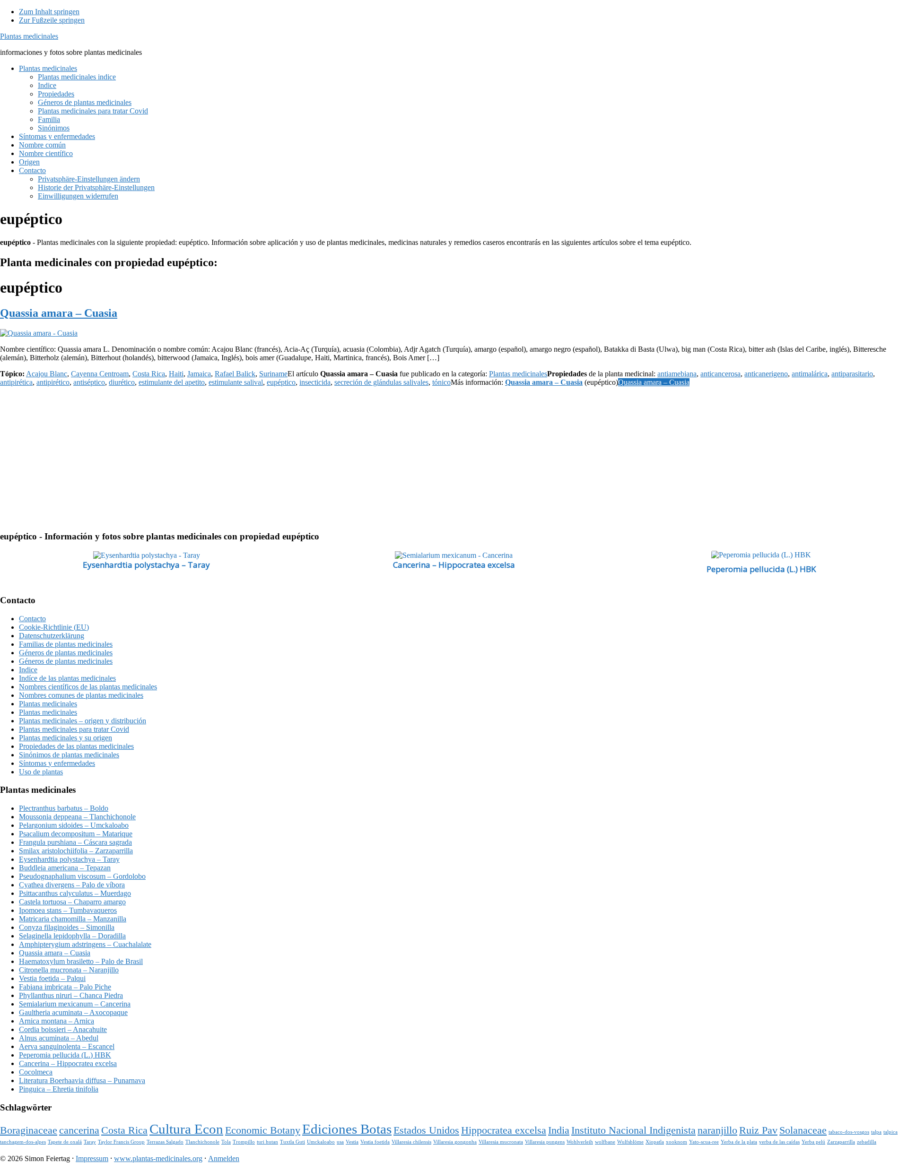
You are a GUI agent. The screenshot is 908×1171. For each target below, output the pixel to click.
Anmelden (223, 1158)
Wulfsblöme (630, 1142)
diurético (122, 382)
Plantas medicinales (29, 36)
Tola (226, 1142)
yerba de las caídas (779, 1142)
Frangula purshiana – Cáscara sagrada (75, 842)
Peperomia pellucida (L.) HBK (761, 569)
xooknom (676, 1142)
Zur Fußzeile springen (52, 20)
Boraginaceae (28, 1130)
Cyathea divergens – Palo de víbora (72, 885)
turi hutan (267, 1142)
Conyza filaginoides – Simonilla (66, 927)
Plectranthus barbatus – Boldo (63, 808)
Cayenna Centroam (100, 374)
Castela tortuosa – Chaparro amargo (72, 902)
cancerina (79, 1130)
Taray (90, 1142)
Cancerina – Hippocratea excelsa (454, 564)
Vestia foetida (375, 1142)
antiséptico (89, 382)
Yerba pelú (813, 1142)
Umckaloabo (321, 1142)
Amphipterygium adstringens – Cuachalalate (85, 944)
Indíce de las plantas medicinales (67, 678)
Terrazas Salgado (165, 1142)
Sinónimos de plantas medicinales (69, 755)
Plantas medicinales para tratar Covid (74, 729)
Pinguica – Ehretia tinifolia (58, 1089)
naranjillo (717, 1130)
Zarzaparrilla (841, 1142)
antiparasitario (852, 374)
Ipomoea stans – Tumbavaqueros (68, 910)
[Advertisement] (284, 456)
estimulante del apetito (172, 382)
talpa (876, 1132)
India (558, 1130)
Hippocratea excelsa (503, 1130)
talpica (890, 1132)
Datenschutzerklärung (51, 636)
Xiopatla (655, 1142)
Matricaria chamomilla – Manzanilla (72, 919)
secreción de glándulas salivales (381, 382)
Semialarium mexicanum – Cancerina (75, 1004)
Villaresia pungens (545, 1142)
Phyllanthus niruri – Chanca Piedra (71, 995)
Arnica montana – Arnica (56, 1021)
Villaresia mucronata (501, 1142)
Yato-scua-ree (704, 1142)
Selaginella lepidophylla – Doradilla (72, 936)
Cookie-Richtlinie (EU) (54, 627)
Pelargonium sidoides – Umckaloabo (74, 825)
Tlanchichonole (202, 1142)
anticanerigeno (766, 374)
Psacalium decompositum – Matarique (75, 834)
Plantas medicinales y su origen (65, 738)
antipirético (53, 382)
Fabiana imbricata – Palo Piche (65, 987)
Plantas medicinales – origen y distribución (82, 721)
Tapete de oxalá (65, 1142)
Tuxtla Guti (292, 1142)
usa (340, 1142)
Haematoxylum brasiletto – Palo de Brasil (81, 961)
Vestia (352, 1142)
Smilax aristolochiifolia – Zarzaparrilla (76, 851)
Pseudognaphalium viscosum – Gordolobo (82, 876)
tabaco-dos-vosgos (849, 1132)
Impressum (92, 1158)
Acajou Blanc (46, 374)
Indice (28, 670)
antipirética (16, 382)
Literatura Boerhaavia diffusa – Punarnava (82, 1080)
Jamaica (199, 374)
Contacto (32, 619)
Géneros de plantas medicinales (66, 653)
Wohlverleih (580, 1142)
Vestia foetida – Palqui (52, 978)
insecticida (315, 382)
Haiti (176, 374)
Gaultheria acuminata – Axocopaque (73, 1012)
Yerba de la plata (739, 1142)
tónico (441, 382)
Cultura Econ (186, 1128)
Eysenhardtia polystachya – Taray (146, 564)
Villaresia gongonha (455, 1142)
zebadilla (866, 1142)
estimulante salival (236, 382)
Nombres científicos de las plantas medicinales (88, 687)
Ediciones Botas (347, 1128)
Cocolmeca (35, 1072)
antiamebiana (677, 374)
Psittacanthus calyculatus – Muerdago (75, 893)
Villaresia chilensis (411, 1142)
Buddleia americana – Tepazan (65, 868)
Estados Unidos (426, 1130)
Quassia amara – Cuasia (58, 313)
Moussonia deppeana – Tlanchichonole (77, 817)
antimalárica (810, 374)
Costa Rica (148, 374)
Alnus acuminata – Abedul (58, 1038)
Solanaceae (803, 1130)
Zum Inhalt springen (49, 12)
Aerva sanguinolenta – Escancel (66, 1046)
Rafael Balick (235, 374)
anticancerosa (720, 374)
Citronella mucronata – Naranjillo (69, 970)
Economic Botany (262, 1130)
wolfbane (605, 1142)
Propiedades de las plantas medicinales (76, 746)
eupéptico (281, 382)
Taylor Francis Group (121, 1142)
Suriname (273, 374)
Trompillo (244, 1142)
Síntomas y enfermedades (57, 763)
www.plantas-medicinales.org (158, 1158)
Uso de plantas (41, 772)
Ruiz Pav (758, 1130)
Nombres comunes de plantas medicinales (81, 695)
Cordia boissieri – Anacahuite (63, 1029)
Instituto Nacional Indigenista (633, 1130)
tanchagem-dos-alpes (23, 1142)
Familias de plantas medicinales (66, 644)
